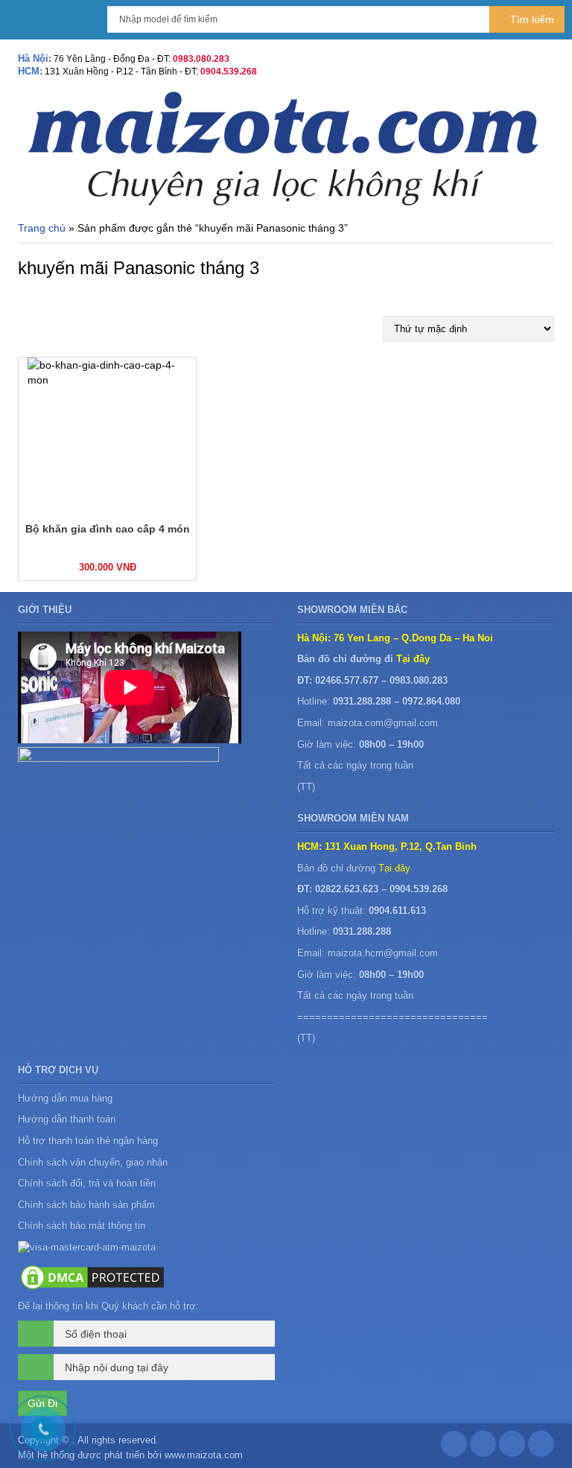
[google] (483, 1447)
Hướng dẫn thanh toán (66, 1119)
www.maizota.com (204, 1455)
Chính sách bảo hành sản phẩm (88, 1204)
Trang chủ (42, 228)
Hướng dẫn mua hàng (65, 1098)
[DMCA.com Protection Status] (92, 1276)
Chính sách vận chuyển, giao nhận (93, 1162)
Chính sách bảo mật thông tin (81, 1225)
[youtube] (541, 1447)
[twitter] (512, 1447)
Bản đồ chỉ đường (353, 868)
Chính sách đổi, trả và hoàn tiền (87, 1183)
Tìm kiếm (530, 19)
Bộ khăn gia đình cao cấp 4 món (107, 529)
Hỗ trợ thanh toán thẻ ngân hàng (88, 1140)
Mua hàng (62, 566)
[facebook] (454, 1447)
